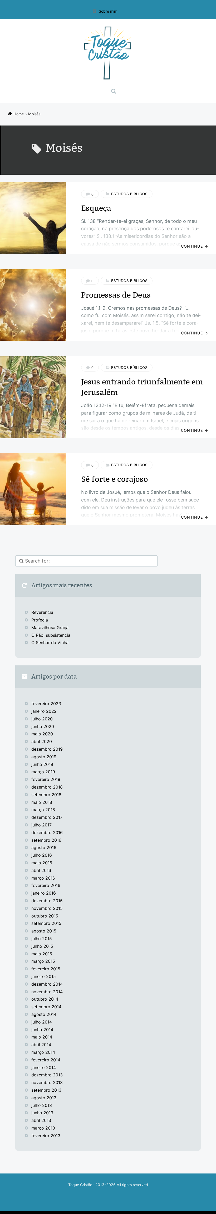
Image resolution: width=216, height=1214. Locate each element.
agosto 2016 (43, 847)
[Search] (108, 85)
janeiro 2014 (43, 1067)
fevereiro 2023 (46, 703)
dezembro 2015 (47, 900)
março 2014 (43, 1052)
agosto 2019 (43, 756)
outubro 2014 (44, 999)
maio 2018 (41, 802)
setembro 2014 (46, 1006)
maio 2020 (42, 733)
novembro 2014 (47, 991)
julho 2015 (41, 938)
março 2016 (43, 878)
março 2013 (43, 1128)
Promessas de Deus (116, 295)
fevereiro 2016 (45, 885)
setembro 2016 (46, 840)
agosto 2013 (43, 1097)
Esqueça (96, 208)
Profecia (40, 620)
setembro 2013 (46, 1090)
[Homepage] (108, 53)
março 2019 (43, 771)
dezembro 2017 (46, 817)
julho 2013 (41, 1105)
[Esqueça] (33, 218)
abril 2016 (41, 870)
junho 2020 (42, 726)
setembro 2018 (46, 794)
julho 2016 (41, 855)
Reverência (42, 612)
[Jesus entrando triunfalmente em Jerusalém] (33, 397)
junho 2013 (42, 1112)
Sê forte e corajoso (114, 479)
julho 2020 (42, 718)
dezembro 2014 (47, 984)
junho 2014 (42, 1029)
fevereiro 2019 (45, 779)
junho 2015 (42, 946)
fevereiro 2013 (45, 1135)
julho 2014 (41, 1022)
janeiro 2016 (43, 893)
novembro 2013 (47, 1082)
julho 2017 (41, 824)
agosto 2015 (43, 931)
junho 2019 (42, 764)
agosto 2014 (43, 1014)
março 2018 (43, 809)
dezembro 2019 (47, 749)
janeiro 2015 (43, 976)
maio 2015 (41, 953)
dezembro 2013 (47, 1074)
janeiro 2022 (44, 711)
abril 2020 (41, 741)
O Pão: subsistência (50, 635)
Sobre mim (108, 11)
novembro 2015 (47, 908)
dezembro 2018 (47, 787)
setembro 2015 (46, 923)
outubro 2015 (44, 916)
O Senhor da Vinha (49, 642)
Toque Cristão (80, 1184)
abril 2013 (41, 1120)
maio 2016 (41, 862)
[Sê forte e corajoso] (33, 489)
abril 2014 (41, 1044)
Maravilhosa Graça (49, 627)
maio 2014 (41, 1037)
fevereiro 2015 (45, 968)
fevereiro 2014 (45, 1059)
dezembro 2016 (47, 832)
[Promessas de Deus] (33, 305)
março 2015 (43, 961)
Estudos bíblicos (129, 194)
